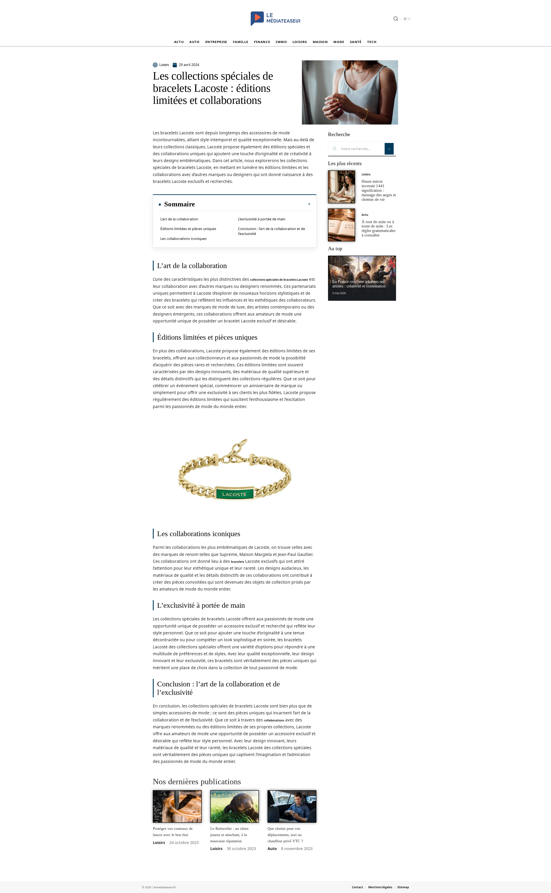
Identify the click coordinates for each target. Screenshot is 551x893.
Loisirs (159, 842)
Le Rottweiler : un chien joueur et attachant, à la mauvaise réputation (229, 834)
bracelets (237, 562)
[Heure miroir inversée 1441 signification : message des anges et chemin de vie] (341, 187)
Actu (365, 215)
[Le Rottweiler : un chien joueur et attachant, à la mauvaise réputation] (234, 806)
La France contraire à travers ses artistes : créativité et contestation (359, 283)
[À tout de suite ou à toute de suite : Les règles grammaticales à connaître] (341, 225)
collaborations (274, 720)
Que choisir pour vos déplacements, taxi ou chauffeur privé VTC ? (285, 834)
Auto (272, 848)
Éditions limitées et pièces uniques (188, 228)
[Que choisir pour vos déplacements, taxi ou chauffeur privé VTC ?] (292, 806)
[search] (396, 18)
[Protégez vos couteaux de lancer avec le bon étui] (177, 806)
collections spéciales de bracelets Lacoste (279, 280)
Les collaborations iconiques (183, 238)
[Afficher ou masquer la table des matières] (253, 204)
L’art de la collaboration (179, 219)
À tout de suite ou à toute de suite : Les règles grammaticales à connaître (378, 228)
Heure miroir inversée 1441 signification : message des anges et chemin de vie (379, 190)
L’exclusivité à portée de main (261, 219)
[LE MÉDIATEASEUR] (275, 19)
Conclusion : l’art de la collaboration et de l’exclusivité (271, 231)
